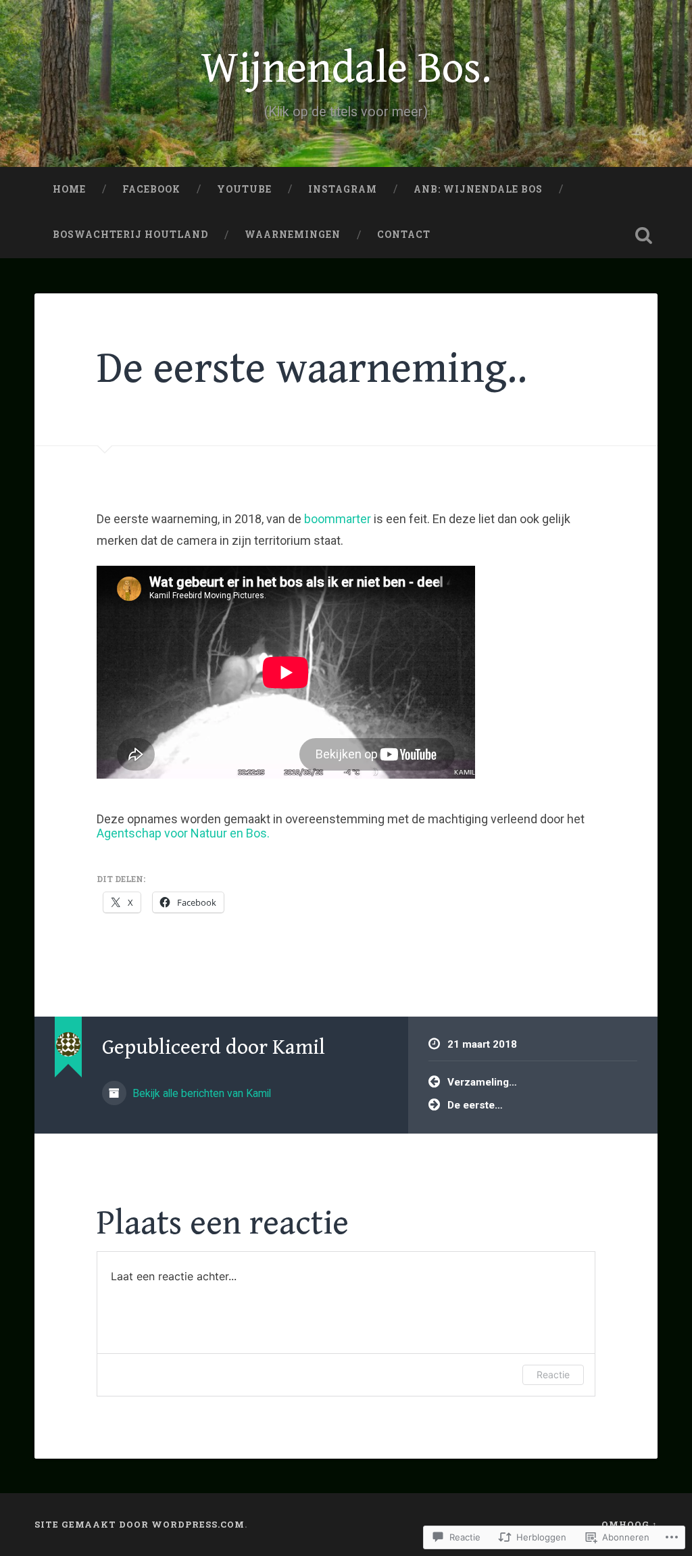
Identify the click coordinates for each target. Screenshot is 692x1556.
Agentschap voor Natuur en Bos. (183, 833)
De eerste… (475, 1105)
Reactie (553, 1374)
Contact (403, 234)
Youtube (244, 189)
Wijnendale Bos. (346, 68)
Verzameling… (482, 1082)
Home (69, 189)
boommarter (337, 519)
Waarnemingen (293, 234)
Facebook (151, 189)
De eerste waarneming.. (312, 368)
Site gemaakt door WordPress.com (139, 1524)
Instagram (342, 189)
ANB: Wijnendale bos (478, 189)
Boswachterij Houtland (130, 234)
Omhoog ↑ (629, 1524)
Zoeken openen (644, 235)
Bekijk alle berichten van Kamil (200, 1093)
